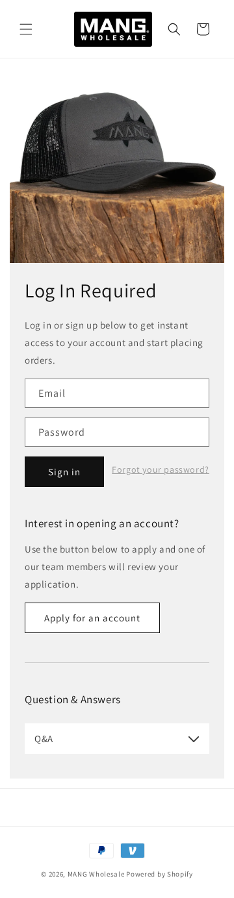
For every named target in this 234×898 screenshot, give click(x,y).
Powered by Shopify (159, 874)
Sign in (64, 472)
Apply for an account (92, 618)
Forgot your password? (160, 469)
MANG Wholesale (96, 874)
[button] (26, 29)
